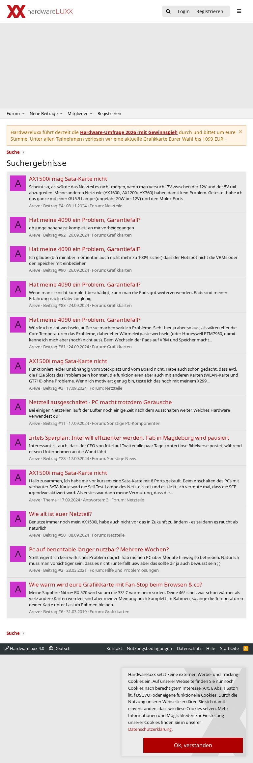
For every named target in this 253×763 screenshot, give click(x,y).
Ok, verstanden (193, 745)
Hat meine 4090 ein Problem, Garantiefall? (84, 219)
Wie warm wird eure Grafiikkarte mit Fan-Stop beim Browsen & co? (115, 584)
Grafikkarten (119, 235)
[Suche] (168, 12)
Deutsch (61, 648)
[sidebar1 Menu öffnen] (239, 11)
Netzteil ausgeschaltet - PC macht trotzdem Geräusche (100, 402)
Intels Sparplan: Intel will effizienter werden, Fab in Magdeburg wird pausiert (129, 437)
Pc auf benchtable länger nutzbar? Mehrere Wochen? (99, 549)
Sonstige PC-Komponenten (133, 423)
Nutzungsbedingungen (149, 648)
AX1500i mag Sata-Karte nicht (68, 178)
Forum (13, 113)
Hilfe (210, 648)
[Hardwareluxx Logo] (40, 11)
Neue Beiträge (44, 113)
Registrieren (109, 113)
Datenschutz (189, 648)
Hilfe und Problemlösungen (132, 570)
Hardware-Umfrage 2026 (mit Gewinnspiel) (129, 132)
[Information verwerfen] (239, 132)
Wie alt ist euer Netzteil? (60, 514)
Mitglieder (78, 113)
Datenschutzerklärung (150, 729)
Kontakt (114, 648)
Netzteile (113, 206)
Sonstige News (121, 458)
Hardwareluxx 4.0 (26, 648)
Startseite (229, 648)
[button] (23, 113)
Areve (34, 206)
